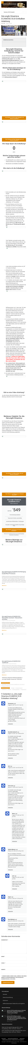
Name (3, 956)
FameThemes (14, 1043)
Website (3, 969)
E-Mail (3, 963)
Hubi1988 (3, 23)
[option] (15, 12)
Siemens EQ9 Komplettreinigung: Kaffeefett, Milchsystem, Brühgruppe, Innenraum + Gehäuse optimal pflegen (16, 1011)
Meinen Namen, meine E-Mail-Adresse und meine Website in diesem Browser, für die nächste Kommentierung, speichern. (14, 977)
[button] (24, 39)
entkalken (9, 689)
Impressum (5, 1000)
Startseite (5, 994)
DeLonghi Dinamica (19, 688)
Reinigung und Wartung (6, 685)
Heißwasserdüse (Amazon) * (10, 77)
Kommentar (4, 940)
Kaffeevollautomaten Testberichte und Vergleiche (14, 1003)
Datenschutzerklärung (8, 997)
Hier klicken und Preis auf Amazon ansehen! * (14, 530)
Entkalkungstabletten (16, 689)
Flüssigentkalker (23, 689)
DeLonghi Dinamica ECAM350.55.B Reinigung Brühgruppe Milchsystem (14, 572)
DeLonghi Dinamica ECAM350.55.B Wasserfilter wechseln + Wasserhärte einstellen (12, 618)
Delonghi (12, 688)
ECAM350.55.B (4, 689)
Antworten (10, 723)
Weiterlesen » (4, 585)
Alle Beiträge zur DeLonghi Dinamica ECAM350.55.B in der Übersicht (13, 684)
